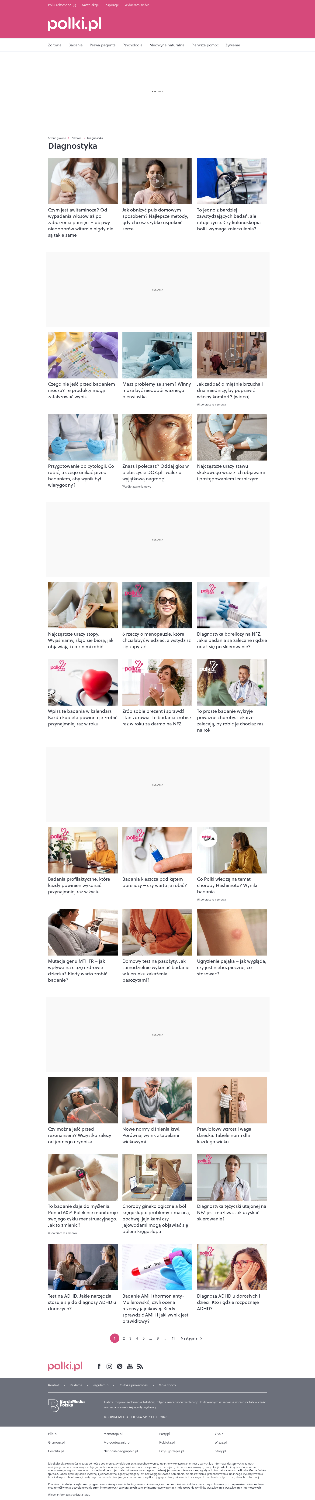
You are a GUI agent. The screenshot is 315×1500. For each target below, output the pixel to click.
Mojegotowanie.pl (117, 1442)
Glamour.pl (56, 1442)
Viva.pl (220, 1433)
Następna (189, 1338)
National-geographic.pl (121, 1451)
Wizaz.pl (221, 1442)
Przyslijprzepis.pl (171, 1451)
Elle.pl (53, 1433)
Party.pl (164, 1433)
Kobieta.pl (167, 1442)
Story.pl (220, 1451)
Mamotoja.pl (113, 1433)
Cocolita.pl (56, 1451)
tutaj (86, 1494)
